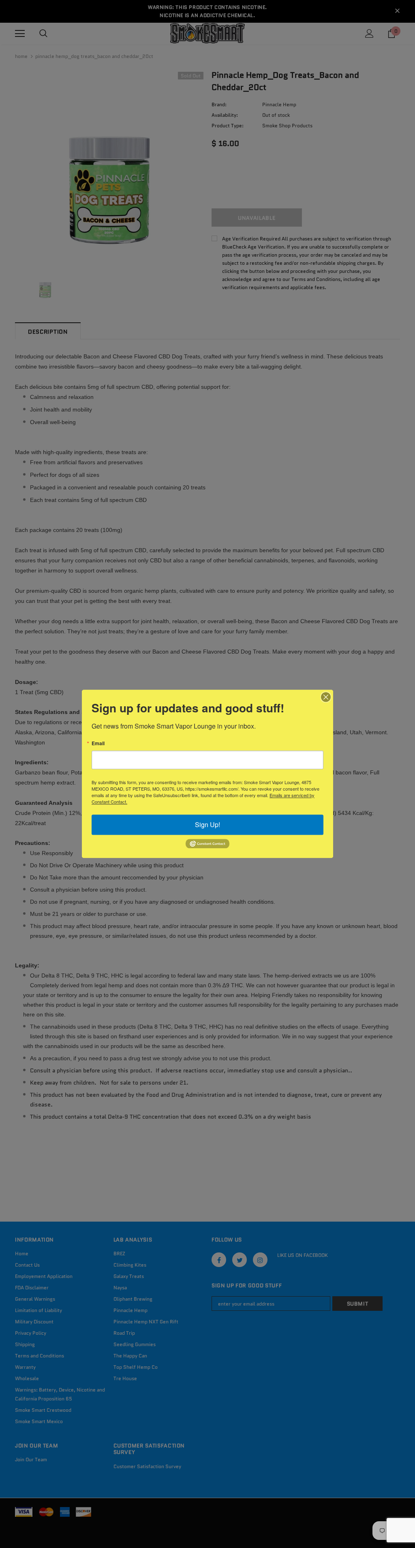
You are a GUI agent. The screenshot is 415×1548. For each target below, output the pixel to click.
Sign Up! (207, 824)
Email (98, 743)
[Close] (326, 697)
